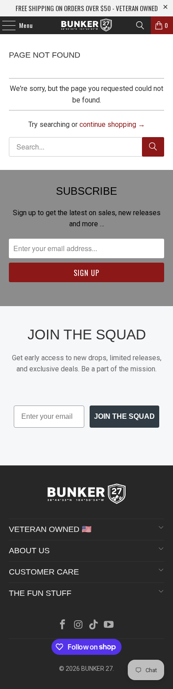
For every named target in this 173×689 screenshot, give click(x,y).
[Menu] (4, 25)
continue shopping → (112, 124)
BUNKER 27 (97, 668)
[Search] (140, 25)
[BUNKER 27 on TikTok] (94, 625)
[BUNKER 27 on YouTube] (109, 625)
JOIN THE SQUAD (124, 416)
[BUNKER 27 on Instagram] (78, 625)
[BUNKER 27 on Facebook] (63, 625)
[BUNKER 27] (86, 25)
